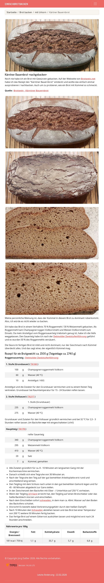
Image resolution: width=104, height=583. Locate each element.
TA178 (22, 429)
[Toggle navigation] (95, 3)
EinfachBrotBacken (16, 4)
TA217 (31, 396)
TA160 (34, 364)
